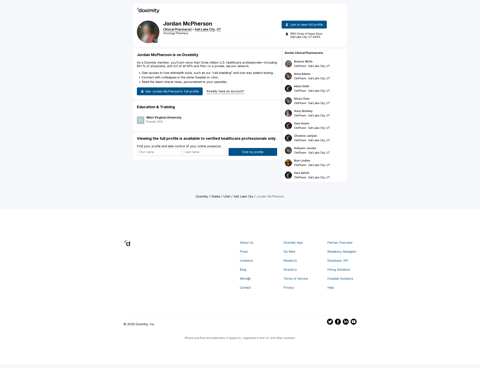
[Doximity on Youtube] (354, 322)
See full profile (172, 91)
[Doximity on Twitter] (330, 322)
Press (244, 251)
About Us (247, 242)
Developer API (337, 260)
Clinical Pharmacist (177, 29)
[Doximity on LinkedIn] (346, 322)
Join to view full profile (306, 24)
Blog (243, 269)
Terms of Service (296, 278)
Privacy (289, 287)
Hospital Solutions (340, 278)
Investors (246, 260)
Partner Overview (339, 242)
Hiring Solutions (338, 269)
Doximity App (293, 242)
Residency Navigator (342, 251)
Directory (290, 269)
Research (290, 260)
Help (330, 287)
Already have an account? (225, 91)
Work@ (245, 278)
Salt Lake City (205, 29)
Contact (245, 287)
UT (219, 29)
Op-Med (289, 251)
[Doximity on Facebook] (338, 322)
